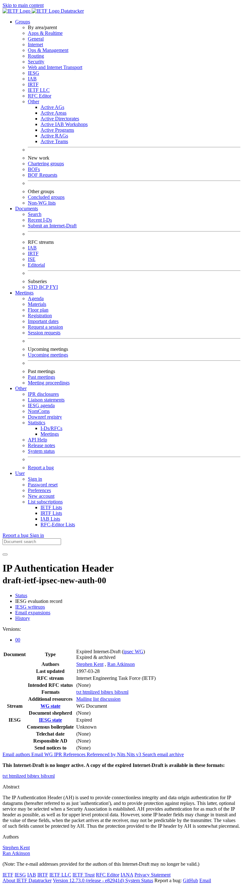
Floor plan (38, 310)
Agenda (36, 298)
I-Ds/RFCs (51, 428)
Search (34, 214)
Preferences (39, 490)
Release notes (41, 445)
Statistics (36, 422)
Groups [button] (22, 21)
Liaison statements (46, 399)
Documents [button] (26, 208)
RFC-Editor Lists (57, 524)
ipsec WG (133, 651)
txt (79, 692)
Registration (40, 315)
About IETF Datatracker (27, 880)
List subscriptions (45, 501)
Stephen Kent (89, 664)
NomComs (39, 411)
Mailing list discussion (98, 699)
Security (36, 61)
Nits (122, 754)
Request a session (45, 327)
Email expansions (32, 612)
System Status (139, 880)
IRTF (33, 84)
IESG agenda (41, 405)
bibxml (121, 692)
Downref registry (45, 417)
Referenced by (102, 754)
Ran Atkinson (121, 664)
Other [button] (21, 388)
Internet (35, 44)
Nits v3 (134, 754)
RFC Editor (39, 95)
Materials (37, 304)
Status (21, 595)
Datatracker (71, 11)
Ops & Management (48, 50)
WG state (50, 706)
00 (17, 639)
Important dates (43, 321)
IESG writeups (30, 607)
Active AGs (52, 107)
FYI (54, 287)
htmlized (92, 692)
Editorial (36, 265)
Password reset (43, 484)
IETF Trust (83, 874)
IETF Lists (51, 507)
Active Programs (57, 130)
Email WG (42, 754)
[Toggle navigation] (5, 554)
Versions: (12, 629)
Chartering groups (46, 163)
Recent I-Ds (40, 220)
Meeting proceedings (49, 382)
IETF (8, 874)
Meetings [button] (24, 292)
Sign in (35, 479)
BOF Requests (42, 175)
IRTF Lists (51, 513)
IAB (32, 78)
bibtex (108, 692)
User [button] (20, 473)
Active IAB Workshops (64, 124)
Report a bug (41, 467)
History (22, 618)
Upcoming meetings (48, 355)
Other (33, 101)
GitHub (190, 880)
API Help (37, 439)
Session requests (44, 332)
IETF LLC (39, 90)
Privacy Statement (152, 874)
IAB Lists (50, 519)
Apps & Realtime (45, 33)
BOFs (34, 169)
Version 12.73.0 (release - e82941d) (89, 880)
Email (205, 880)
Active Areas (53, 113)
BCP (44, 287)
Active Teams (54, 141)
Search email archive (163, 754)
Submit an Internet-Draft (52, 225)
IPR (58, 754)
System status (41, 451)
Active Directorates (59, 118)
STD (33, 287)
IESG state (50, 720)
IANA (127, 874)
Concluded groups (46, 197)
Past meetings (41, 377)
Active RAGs (54, 135)
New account (41, 496)
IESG (33, 73)
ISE (31, 259)
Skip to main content (23, 5)
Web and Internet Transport (55, 67)
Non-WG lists (42, 203)
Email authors (17, 754)
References (75, 754)
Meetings (49, 434)
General (36, 38)
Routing (36, 56)
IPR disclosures (43, 394)
